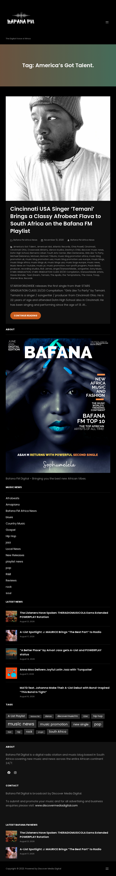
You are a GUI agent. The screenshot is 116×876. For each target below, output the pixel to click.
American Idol (44, 246)
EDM (86, 716)
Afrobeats (12, 498)
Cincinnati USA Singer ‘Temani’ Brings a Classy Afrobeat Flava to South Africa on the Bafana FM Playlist (55, 220)
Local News (13, 549)
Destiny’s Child (72, 249)
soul (8, 593)
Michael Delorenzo (20, 256)
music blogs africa (20, 262)
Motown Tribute (48, 256)
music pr (41, 265)
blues (9, 517)
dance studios (56, 249)
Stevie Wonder (18, 275)
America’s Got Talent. (24, 246)
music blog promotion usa (39, 259)
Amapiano (13, 504)
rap (18, 732)
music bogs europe (76, 262)
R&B (8, 574)
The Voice (86, 275)
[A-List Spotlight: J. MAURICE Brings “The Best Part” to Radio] (11, 635)
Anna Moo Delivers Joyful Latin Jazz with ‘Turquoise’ (56, 669)
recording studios (30, 268)
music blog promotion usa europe (72, 259)
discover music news (92, 249)
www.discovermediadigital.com (56, 805)
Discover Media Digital (49, 868)
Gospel (10, 530)
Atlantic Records (61, 246)
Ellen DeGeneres (75, 252)
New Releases (15, 555)
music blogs (97, 259)
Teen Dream (33, 275)
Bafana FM (35, 716)
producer (15, 268)
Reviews (11, 580)
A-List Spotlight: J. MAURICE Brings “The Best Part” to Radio (60, 632)
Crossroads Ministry (38, 249)
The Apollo (55, 275)
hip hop (98, 716)
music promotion (56, 265)
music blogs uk (39, 262)
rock (9, 587)
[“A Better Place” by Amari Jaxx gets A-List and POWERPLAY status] (11, 653)
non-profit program (76, 265)
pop (8, 568)
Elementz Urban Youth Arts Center (48, 252)
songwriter (83, 268)
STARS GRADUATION (20, 271)
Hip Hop (11, 536)
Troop (96, 275)
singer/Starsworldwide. (65, 268)
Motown (35, 256)
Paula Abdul (94, 265)
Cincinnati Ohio (18, 249)
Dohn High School (19, 252)
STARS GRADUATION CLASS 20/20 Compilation (55, 271)
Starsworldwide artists (92, 271)
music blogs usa (56, 262)
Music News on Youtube (22, 265)
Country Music (15, 523)
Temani (45, 275)
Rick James (46, 268)
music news (93, 262)
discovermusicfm (67, 716)
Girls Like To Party (94, 252)
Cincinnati (90, 246)
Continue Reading (25, 315)
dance (48, 716)
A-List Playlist (16, 716)
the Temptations (71, 275)
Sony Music (96, 268)
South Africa (57, 732)
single (40, 732)
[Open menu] (107, 22)
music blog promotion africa (73, 256)
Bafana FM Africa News (25, 239)
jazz (8, 542)
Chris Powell (77, 246)
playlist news (14, 561)
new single (81, 724)
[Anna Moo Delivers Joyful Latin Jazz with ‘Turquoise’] (11, 673)
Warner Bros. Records (21, 278)
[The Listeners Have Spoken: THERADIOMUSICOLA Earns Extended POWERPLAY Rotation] (11, 616)
